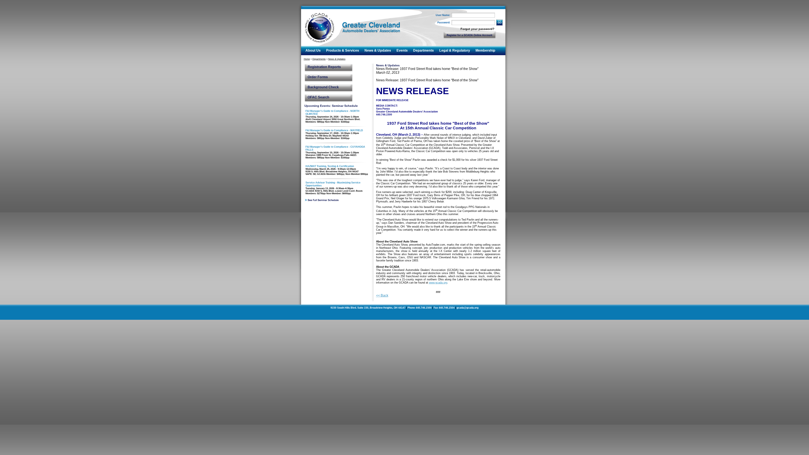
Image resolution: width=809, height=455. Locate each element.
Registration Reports (324, 67)
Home (307, 59)
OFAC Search (318, 97)
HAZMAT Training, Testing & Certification (329, 166)
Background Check (323, 87)
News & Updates (337, 59)
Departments (319, 59)
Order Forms (318, 77)
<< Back (382, 295)
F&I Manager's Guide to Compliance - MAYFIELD (334, 130)
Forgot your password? (477, 29)
